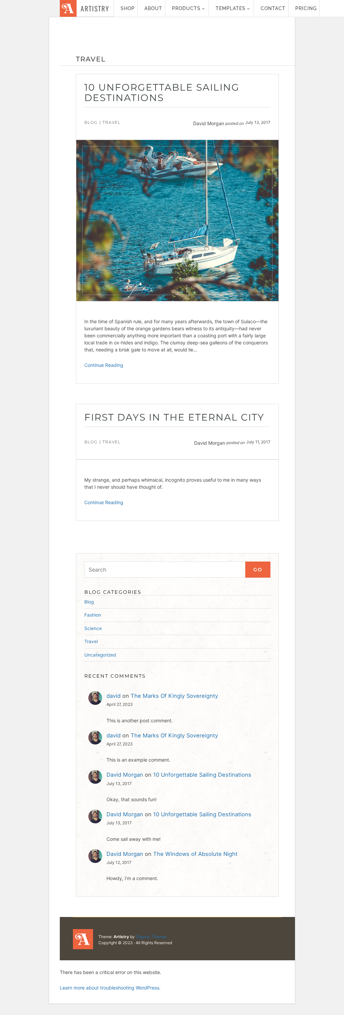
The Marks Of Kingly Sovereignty (174, 695)
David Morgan (124, 774)
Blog (90, 122)
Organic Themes (151, 936)
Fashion (92, 615)
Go (257, 570)
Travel (111, 122)
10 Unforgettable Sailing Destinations (162, 92)
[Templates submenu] (248, 8)
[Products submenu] (203, 8)
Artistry (95, 8)
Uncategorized (100, 655)
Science (93, 628)
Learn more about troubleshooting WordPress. (110, 987)
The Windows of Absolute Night (195, 854)
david (113, 695)
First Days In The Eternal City (174, 417)
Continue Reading (103, 365)
